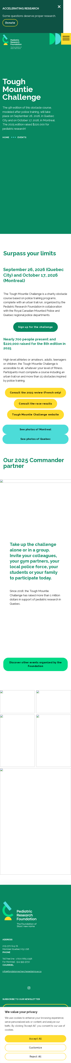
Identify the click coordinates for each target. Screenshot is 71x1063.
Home (5, 137)
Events (22, 137)
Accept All (35, 1038)
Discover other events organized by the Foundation (35, 664)
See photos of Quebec (35, 439)
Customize (35, 1047)
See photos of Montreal (35, 429)
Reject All (35, 1056)
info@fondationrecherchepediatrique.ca (21, 971)
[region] (35, 1035)
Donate (10, 22)
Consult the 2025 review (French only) (35, 392)
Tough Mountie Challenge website (35, 414)
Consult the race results (35, 403)
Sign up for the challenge (35, 327)
